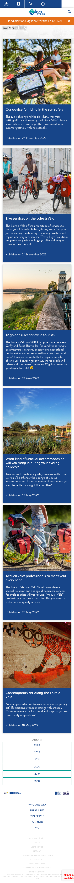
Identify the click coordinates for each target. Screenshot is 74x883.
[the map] (18, 4)
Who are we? (37, 804)
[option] (34, 21)
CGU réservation (37, 872)
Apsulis (37, 843)
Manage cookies (37, 864)
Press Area (37, 810)
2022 (37, 752)
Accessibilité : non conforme (37, 868)
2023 (37, 745)
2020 (37, 766)
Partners (37, 821)
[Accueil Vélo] (6, 4)
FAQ (37, 827)
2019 (37, 773)
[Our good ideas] (31, 4)
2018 (37, 781)
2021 (37, 759)
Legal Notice (37, 847)
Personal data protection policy (37, 855)
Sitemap (37, 851)
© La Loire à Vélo (37, 839)
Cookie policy (37, 859)
